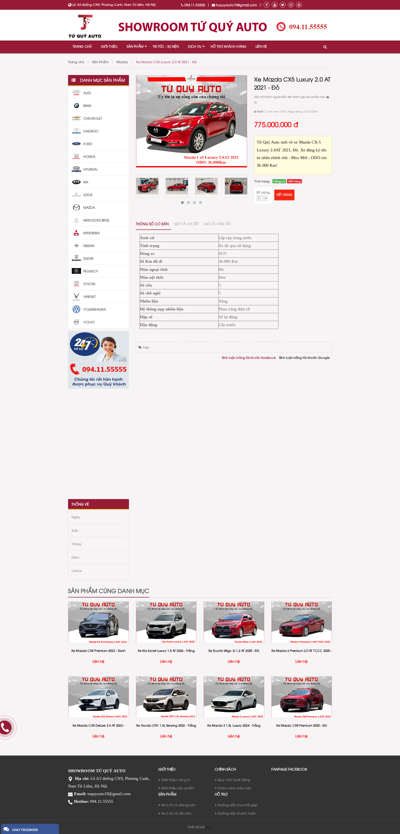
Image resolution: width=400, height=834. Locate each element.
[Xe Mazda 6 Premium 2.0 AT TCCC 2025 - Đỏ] (302, 622)
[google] (299, 5)
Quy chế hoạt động (234, 779)
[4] (206, 186)
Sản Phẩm (100, 61)
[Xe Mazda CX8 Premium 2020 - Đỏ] (302, 697)
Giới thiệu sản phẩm (177, 788)
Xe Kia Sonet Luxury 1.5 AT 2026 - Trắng (166, 650)
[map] (98, 441)
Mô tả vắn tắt (217, 223)
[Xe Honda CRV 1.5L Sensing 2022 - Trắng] (166, 697)
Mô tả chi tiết (186, 223)
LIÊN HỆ (261, 46)
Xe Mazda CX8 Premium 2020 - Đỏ (301, 725)
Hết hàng (284, 194)
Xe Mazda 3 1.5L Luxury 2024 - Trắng (234, 725)
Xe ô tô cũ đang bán (178, 805)
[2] (147, 186)
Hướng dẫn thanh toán (237, 813)
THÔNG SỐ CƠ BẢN (152, 223)
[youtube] (275, 5)
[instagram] (291, 5)
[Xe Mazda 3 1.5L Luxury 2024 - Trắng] (234, 697)
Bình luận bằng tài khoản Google (304, 357)
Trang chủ (76, 61)
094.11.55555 (194, 5)
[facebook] (266, 5)
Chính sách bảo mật (234, 788)
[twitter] (283, 5)
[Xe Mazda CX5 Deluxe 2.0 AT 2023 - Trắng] (98, 697)
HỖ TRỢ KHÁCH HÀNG (228, 46)
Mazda (122, 61)
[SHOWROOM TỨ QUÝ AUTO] (200, 26)
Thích (260, 111)
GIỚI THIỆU (109, 46)
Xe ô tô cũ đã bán (176, 813)
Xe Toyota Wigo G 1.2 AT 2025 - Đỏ (233, 650)
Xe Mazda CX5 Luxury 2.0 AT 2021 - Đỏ (166, 61)
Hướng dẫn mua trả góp (238, 805)
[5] (236, 186)
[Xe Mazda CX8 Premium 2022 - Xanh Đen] (98, 622)
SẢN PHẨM (135, 46)
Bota (209, 827)
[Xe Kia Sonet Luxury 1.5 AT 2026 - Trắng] (166, 622)
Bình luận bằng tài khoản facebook (249, 357)
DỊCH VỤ (194, 46)
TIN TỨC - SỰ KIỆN (166, 46)
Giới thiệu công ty (175, 779)
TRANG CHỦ (82, 46)
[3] (177, 186)
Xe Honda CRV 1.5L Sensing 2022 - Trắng (166, 725)
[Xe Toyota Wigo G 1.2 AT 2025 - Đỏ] (234, 622)
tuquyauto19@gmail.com (236, 5)
